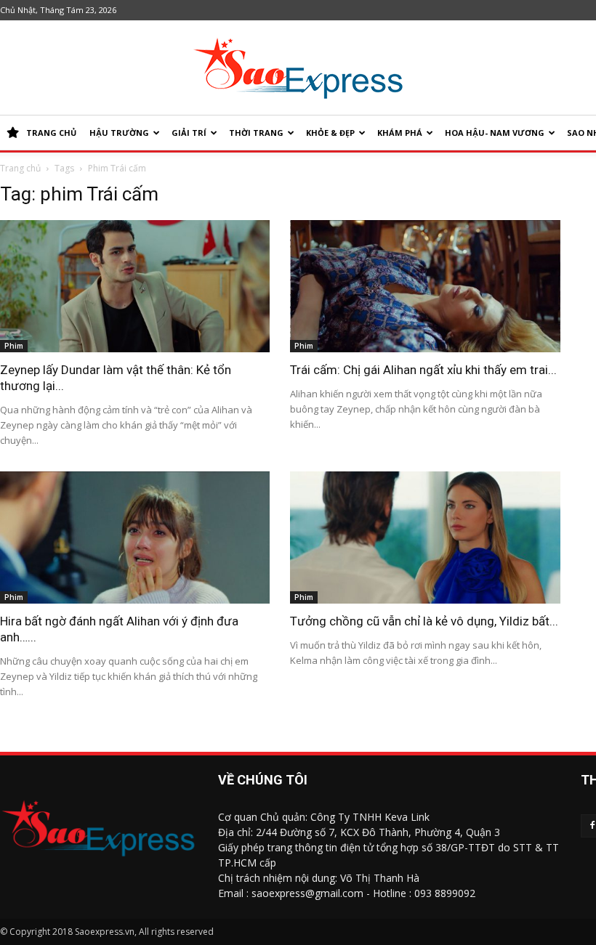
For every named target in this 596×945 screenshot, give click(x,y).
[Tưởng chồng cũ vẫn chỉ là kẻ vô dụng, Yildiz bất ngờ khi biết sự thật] (425, 537)
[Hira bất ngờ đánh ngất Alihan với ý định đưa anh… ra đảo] (135, 537)
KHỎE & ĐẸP (330, 132)
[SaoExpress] (298, 68)
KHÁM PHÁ (399, 132)
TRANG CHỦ (51, 132)
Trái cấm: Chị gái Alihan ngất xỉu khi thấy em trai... (423, 369)
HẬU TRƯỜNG (119, 132)
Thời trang (256, 132)
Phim (13, 346)
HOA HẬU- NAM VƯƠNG (494, 132)
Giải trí (189, 132)
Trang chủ (20, 168)
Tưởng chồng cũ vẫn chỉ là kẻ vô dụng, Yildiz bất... (424, 621)
